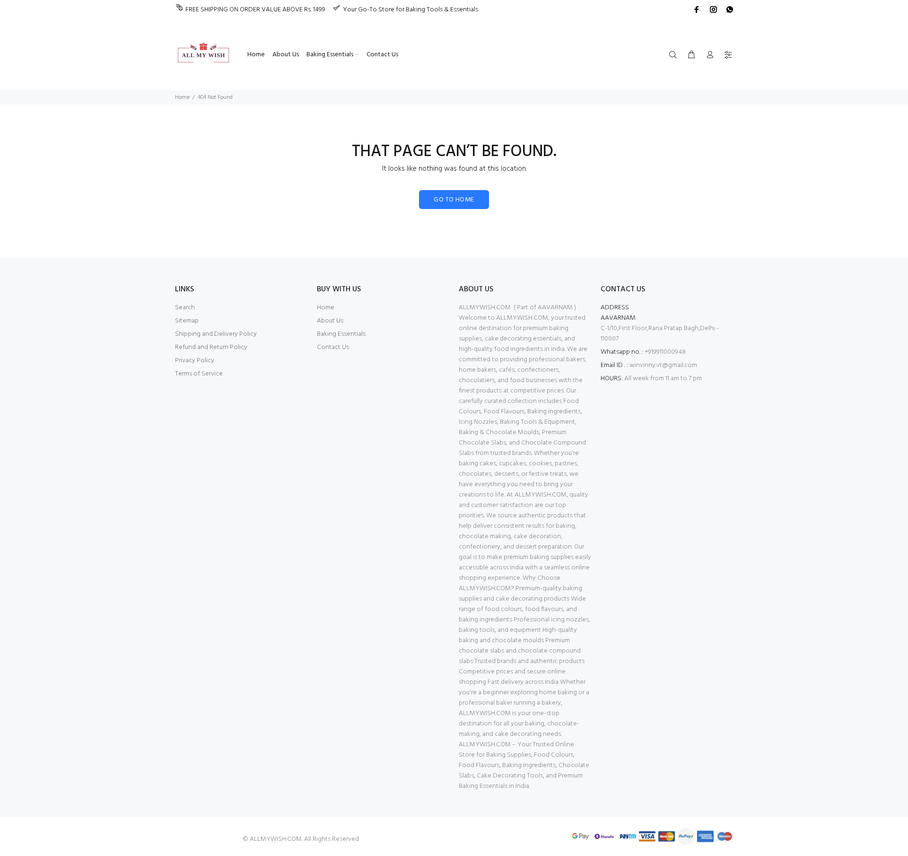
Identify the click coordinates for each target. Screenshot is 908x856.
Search (185, 307)
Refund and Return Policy (211, 347)
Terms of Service (199, 373)
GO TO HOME (454, 199)
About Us (330, 320)
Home (182, 97)
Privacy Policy (194, 360)
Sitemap (187, 320)
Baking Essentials (341, 334)
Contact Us (333, 347)
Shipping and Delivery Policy (216, 334)
